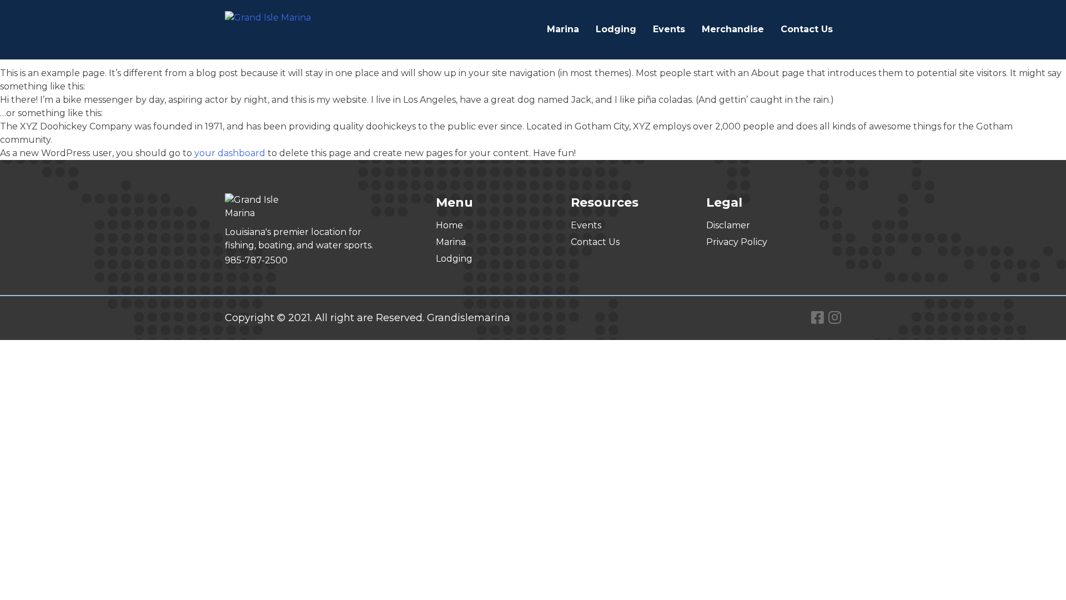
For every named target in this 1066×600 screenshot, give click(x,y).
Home (449, 225)
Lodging (616, 29)
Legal (724, 202)
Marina (563, 29)
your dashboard (229, 153)
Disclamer (728, 225)
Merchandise (733, 29)
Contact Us (807, 29)
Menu (454, 202)
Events (669, 29)
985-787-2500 (256, 260)
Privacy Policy (736, 242)
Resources (604, 202)
